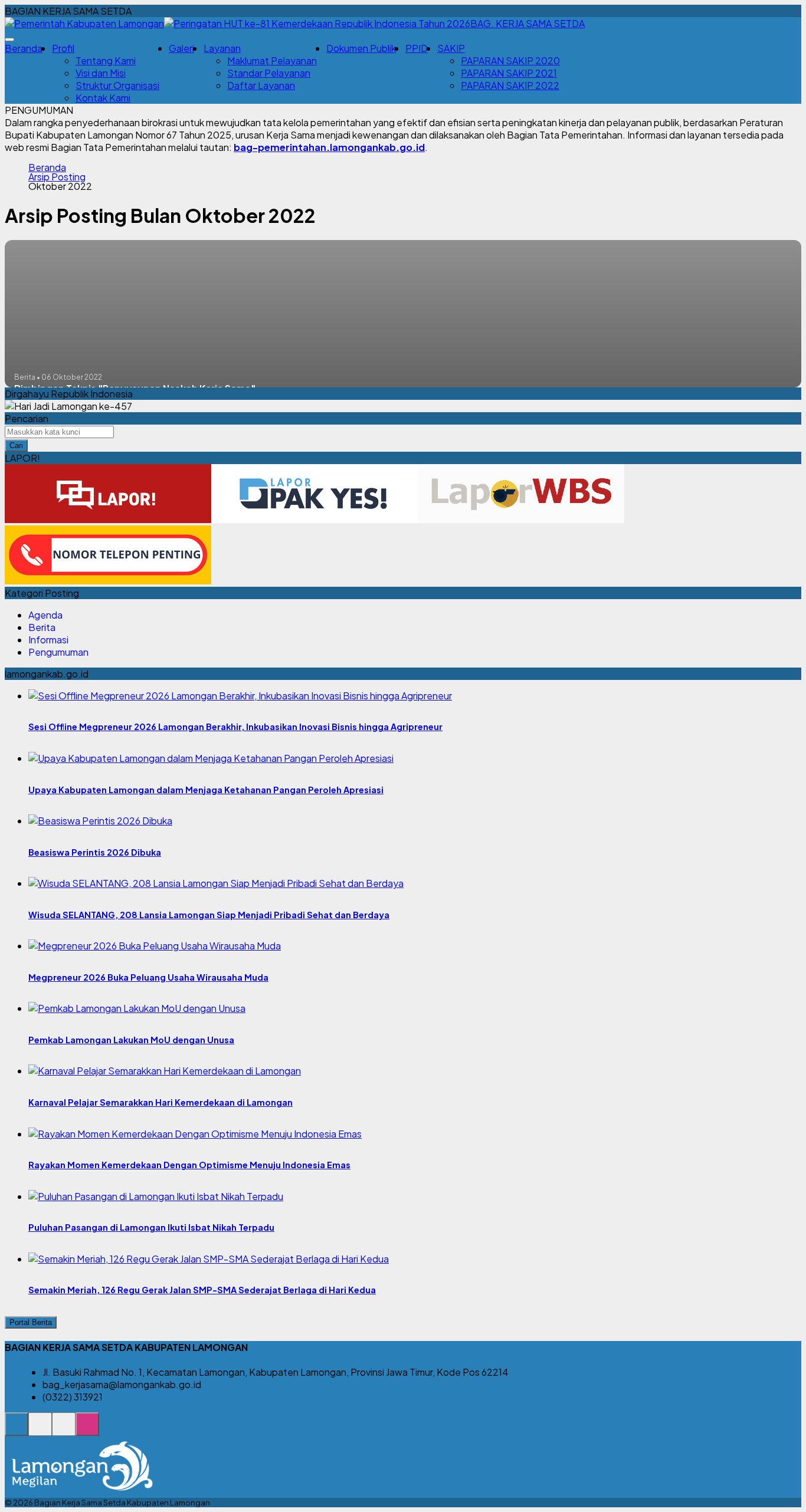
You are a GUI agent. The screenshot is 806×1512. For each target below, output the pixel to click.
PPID (416, 48)
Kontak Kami (103, 97)
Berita (41, 627)
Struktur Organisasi (117, 85)
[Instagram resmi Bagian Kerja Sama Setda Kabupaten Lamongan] (87, 1430)
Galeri (181, 48)
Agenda (45, 615)
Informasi (48, 639)
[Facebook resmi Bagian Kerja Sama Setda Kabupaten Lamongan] (64, 1430)
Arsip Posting (57, 177)
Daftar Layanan (261, 85)
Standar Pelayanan (268, 73)
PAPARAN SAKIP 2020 (510, 60)
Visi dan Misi (101, 73)
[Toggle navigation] (9, 39)
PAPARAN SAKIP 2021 (509, 73)
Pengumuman (58, 652)
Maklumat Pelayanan (272, 60)
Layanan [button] (222, 48)
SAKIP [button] (451, 48)
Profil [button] (63, 48)
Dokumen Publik (361, 48)
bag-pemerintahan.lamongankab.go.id (329, 147)
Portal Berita (30, 1322)
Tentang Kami (106, 60)
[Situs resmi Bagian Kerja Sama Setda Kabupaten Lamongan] (16, 1430)
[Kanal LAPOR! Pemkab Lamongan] (40, 1430)
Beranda (23, 48)
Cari (16, 445)
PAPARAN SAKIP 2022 (510, 85)
